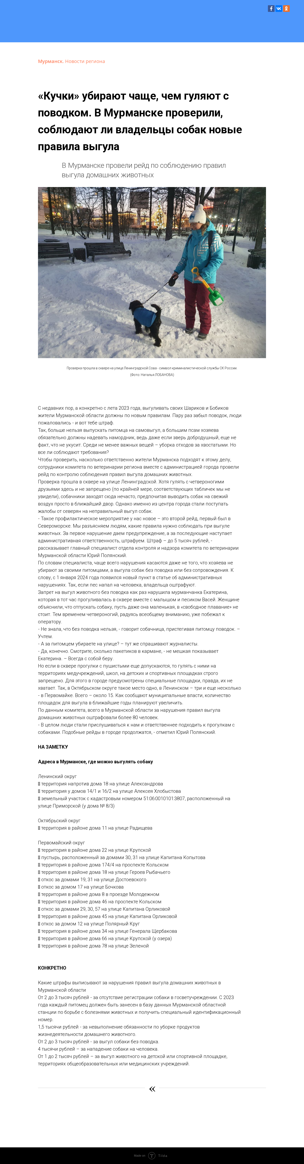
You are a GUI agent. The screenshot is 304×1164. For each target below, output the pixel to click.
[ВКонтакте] (279, 8)
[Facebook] (271, 8)
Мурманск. (51, 61)
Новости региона (85, 61)
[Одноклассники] (286, 8)
